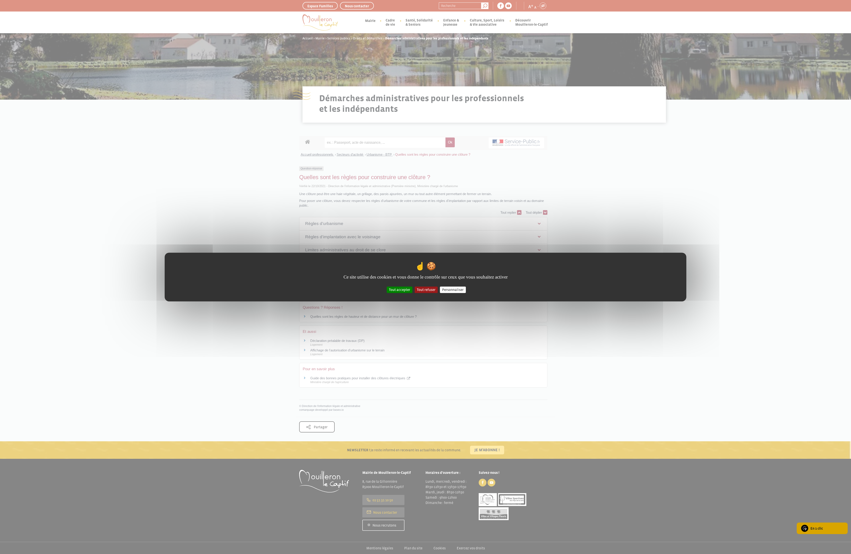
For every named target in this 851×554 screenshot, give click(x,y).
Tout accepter (399, 290)
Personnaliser (453, 290)
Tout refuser (426, 290)
